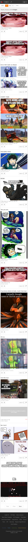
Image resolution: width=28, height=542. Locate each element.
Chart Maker (23, 517)
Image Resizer (15, 519)
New (10, 5)
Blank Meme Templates (7, 517)
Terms (4, 521)
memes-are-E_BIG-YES (13, 143)
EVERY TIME (5, 97)
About (20, 519)
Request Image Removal (20, 521)
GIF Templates (16, 517)
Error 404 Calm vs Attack (9, 65)
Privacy (24, 519)
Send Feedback (14, 524)
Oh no (3, 337)
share (20, 31)
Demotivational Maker (6, 519)
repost (10, 88)
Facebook (4, 527)
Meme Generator (19, 515)
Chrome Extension (22, 527)
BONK (3, 178)
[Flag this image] (26, 31)
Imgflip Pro (7, 515)
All (2, 5)
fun (9, 170)
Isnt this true (5, 378)
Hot (7, 5)
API (7, 521)
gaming (10, 56)
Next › (20, 506)
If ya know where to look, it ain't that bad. (14, 291)
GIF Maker (13, 515)
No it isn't (4, 425)
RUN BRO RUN (6, 151)
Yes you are (4, 209)
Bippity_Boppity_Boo (6, 9)
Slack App (12, 521)
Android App (14, 527)
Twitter (9, 527)
